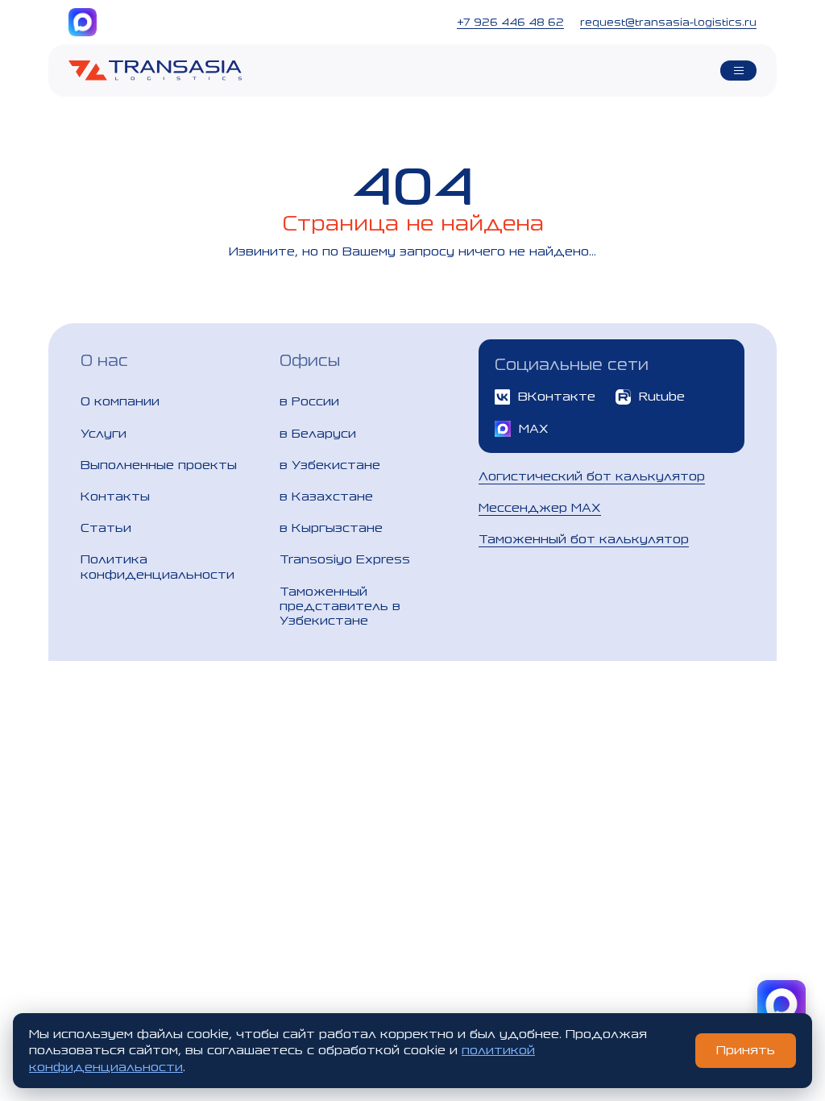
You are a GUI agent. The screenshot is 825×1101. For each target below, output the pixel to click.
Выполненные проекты (159, 464)
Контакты (115, 496)
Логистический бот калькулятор (592, 476)
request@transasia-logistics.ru (668, 21)
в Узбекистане (330, 464)
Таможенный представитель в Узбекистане (340, 606)
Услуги (103, 433)
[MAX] (82, 22)
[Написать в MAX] (781, 1004)
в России (309, 401)
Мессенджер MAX (540, 507)
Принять (745, 1049)
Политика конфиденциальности (157, 566)
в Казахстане (326, 496)
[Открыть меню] (738, 70)
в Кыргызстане (331, 527)
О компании (120, 401)
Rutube (662, 396)
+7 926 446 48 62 (510, 21)
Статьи (106, 527)
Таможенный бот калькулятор (584, 538)
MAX (534, 428)
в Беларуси (318, 433)
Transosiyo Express (345, 559)
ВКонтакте (556, 396)
